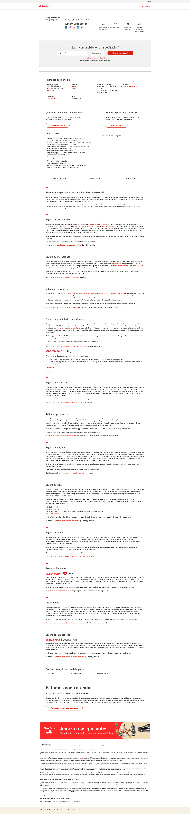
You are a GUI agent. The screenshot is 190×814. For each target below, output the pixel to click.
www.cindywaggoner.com (130, 86)
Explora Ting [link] (50, 367)
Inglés (74, 86)
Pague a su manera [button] (116, 125)
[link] (115, 29)
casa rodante (71, 294)
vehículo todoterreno (118, 294)
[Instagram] (74, 27)
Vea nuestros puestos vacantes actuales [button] (64, 708)
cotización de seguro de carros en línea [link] (68, 245)
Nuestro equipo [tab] (131, 178)
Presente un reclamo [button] (57, 125)
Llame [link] (48, 307)
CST (110, 84)
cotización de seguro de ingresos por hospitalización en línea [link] (75, 556)
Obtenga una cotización (120, 53)
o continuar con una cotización (95, 58)
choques (77, 226)
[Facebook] (66, 27)
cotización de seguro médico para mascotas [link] (69, 657)
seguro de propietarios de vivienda (123, 324)
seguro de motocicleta (121, 266)
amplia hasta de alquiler (90, 226)
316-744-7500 (51, 98)
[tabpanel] (95, 89)
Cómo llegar (51, 90)
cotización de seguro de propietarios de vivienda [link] (71, 346)
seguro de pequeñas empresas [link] (74, 473)
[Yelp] (82, 27)
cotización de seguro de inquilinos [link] (66, 402)
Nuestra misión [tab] (95, 178)
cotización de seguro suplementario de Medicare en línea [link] (74, 553)
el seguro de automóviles (96, 224)
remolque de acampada (86, 294)
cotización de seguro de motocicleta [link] (67, 277)
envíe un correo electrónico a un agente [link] (64, 307)
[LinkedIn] (78, 27)
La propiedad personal (69, 328)
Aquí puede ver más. (53, 513)
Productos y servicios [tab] (58, 178)
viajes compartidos (108, 226)
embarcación (102, 294)
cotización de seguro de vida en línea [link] (67, 521)
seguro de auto (116, 263)
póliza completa (80, 758)
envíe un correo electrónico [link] (60, 591)
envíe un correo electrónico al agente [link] (63, 435)
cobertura (66, 226)
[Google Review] (70, 27)
